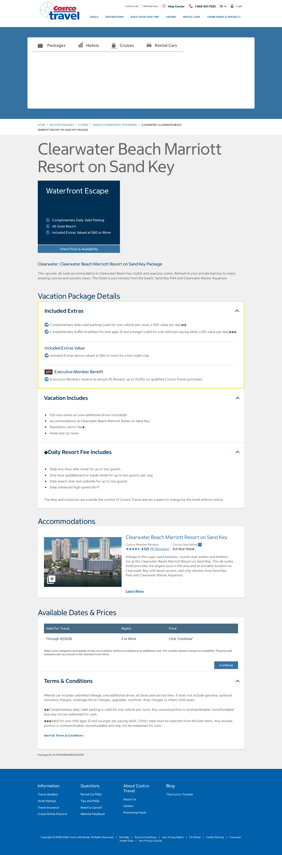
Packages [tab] (56, 45)
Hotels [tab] (92, 45)
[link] (94, 17)
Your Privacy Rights (172, 837)
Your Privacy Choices (150, 840)
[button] (83, 562)
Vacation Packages (61, 124)
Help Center (176, 6)
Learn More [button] (135, 591)
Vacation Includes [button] (66, 397)
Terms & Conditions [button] (68, 680)
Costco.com (132, 6)
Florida (83, 124)
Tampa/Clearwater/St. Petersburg (114, 124)
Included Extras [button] (64, 310)
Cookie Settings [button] (215, 837)
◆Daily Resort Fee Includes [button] (78, 452)
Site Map (124, 837)
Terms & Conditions (145, 837)
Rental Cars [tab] (166, 45)
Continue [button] (226, 665)
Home (41, 124)
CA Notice (194, 837)
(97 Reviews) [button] (159, 549)
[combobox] (223, 6)
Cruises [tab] (127, 45)
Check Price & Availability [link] (90, 249)
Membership (150, 6)
